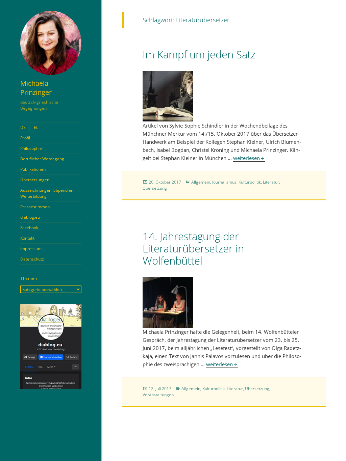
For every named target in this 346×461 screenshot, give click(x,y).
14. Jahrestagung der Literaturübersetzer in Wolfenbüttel (193, 248)
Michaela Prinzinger (36, 88)
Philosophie (31, 148)
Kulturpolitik (250, 182)
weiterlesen (249, 158)
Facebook (29, 228)
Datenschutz (32, 259)
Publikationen (33, 169)
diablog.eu (30, 217)
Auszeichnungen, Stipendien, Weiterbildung (47, 193)
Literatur (271, 182)
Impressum (31, 248)
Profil (25, 138)
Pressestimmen (35, 207)
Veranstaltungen (158, 395)
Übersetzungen (34, 180)
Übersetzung (155, 188)
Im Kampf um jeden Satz (199, 54)
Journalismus (224, 182)
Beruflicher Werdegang (42, 159)
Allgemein (200, 182)
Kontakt (27, 238)
